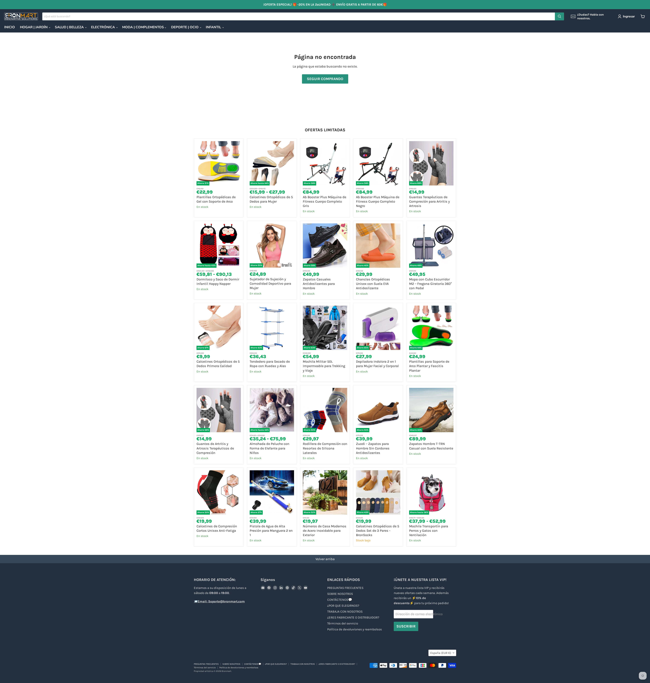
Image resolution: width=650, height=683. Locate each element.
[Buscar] (559, 16)
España (440, 653)
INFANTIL (214, 27)
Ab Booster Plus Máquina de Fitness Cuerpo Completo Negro (377, 201)
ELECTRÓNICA (103, 27)
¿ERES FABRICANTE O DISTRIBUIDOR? (353, 617)
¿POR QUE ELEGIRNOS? (343, 606)
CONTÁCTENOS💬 (339, 600)
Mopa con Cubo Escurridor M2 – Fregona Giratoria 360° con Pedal (430, 283)
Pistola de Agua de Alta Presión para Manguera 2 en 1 (271, 530)
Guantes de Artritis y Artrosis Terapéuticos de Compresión (215, 448)
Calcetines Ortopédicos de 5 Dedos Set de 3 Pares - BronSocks (377, 530)
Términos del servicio (342, 623)
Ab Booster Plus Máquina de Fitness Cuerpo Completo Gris (324, 201)
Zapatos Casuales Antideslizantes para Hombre (319, 283)
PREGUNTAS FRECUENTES (345, 588)
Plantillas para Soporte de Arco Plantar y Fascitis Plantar (429, 366)
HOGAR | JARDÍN (34, 27)
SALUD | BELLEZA (70, 27)
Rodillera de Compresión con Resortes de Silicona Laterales (325, 448)
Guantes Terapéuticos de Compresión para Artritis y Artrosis (429, 201)
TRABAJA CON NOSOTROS (345, 611)
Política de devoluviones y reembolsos (354, 629)
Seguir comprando (325, 79)
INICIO (9, 27)
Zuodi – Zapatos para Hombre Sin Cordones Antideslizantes (372, 448)
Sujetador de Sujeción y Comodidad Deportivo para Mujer (270, 283)
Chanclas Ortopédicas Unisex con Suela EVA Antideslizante (373, 283)
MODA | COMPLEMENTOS (143, 27)
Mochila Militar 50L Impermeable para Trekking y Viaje (324, 366)
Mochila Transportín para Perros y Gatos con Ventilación (428, 530)
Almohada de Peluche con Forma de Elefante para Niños (269, 448)
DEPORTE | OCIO (185, 27)
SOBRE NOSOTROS (340, 594)
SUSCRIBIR (406, 626)
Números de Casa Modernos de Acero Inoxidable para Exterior (324, 530)
